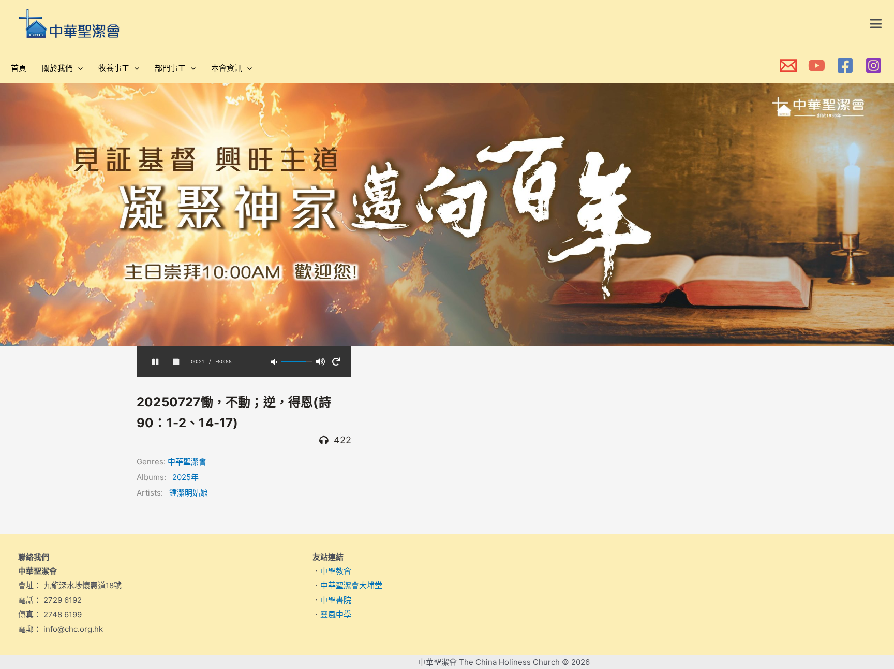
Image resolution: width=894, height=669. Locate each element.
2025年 (185, 477)
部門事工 (170, 68)
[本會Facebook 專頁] (845, 65)
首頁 (18, 68)
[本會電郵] (788, 65)
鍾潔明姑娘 (188, 493)
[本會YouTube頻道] (817, 65)
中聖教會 (335, 571)
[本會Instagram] (873, 65)
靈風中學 (335, 614)
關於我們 (57, 68)
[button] (876, 23)
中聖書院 (335, 600)
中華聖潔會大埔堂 (351, 585)
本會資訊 (226, 68)
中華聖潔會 (187, 462)
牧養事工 (113, 68)
